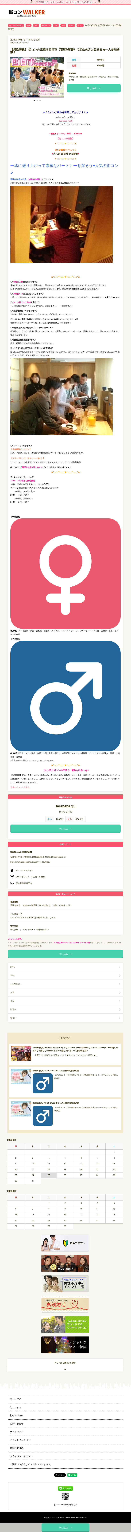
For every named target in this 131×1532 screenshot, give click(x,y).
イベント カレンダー (20, 1439)
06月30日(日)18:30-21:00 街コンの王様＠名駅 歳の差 (56, 1070)
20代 (28, 25)
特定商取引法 (16, 1448)
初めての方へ (16, 1415)
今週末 (71, 25)
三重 (55, 25)
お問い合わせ (16, 1423)
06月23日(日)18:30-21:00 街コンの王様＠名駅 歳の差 (56, 1102)
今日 (63, 25)
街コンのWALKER (60, 1517)
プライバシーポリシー (21, 1456)
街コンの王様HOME (16, 25)
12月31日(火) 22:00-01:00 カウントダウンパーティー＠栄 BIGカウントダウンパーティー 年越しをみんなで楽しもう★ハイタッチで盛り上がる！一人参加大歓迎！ (75, 1049)
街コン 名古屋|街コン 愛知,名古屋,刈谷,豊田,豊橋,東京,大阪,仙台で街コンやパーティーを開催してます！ (28, 12)
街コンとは (15, 1407)
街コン (80, 25)
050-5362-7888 (65, 120)
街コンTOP (15, 1399)
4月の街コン (46, 25)
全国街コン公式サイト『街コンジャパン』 (31, 1464)
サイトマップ (16, 1431)
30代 (36, 25)
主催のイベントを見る (20, 787)
